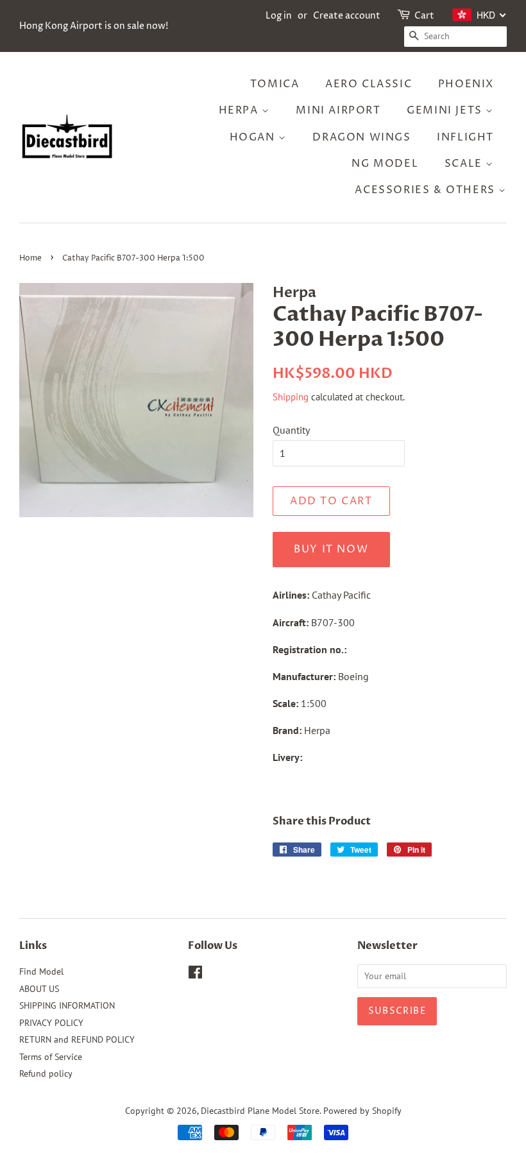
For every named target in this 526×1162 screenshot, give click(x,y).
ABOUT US (39, 989)
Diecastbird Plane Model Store (260, 1110)
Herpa (240, 110)
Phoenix (466, 84)
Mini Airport (338, 110)
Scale (465, 164)
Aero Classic (368, 84)
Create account (346, 16)
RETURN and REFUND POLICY (77, 1039)
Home (30, 258)
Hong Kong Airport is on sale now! (93, 26)
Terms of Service (50, 1057)
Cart (424, 16)
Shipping (291, 397)
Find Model (41, 971)
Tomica (275, 84)
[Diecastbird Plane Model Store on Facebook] (195, 974)
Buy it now (331, 549)
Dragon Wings (361, 137)
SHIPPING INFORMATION (67, 1005)
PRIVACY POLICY (51, 1023)
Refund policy (45, 1073)
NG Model (385, 164)
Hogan (254, 137)
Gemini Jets (446, 110)
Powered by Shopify (362, 1110)
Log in (279, 16)
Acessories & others (426, 190)
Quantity (291, 429)
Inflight (465, 137)
